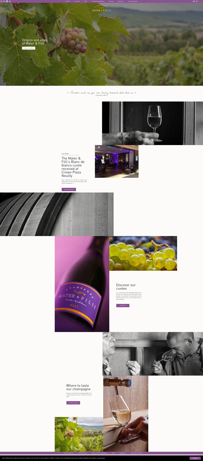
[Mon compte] (197, 1)
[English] (201, 1)
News (85, 1)
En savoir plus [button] (101, 458)
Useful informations (133, 1)
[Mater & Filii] (101, 8)
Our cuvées (77, 1)
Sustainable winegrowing (98, 1)
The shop (111, 1)
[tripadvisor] (10, 1)
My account (120, 1)
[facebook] (4, 1)
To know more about (29, 54)
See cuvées (123, 317)
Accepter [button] (195, 458)
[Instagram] (1, 1)
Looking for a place (73, 415)
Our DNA (67, 1)
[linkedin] (7, 1)
